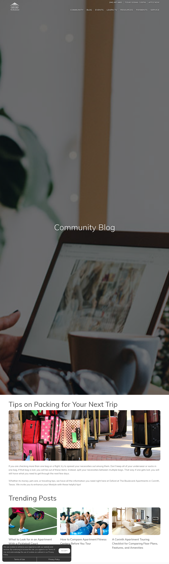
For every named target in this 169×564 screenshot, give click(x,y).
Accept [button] (64, 551)
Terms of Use (19, 559)
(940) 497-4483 (115, 2)
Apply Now (154, 2)
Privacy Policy (54, 559)
